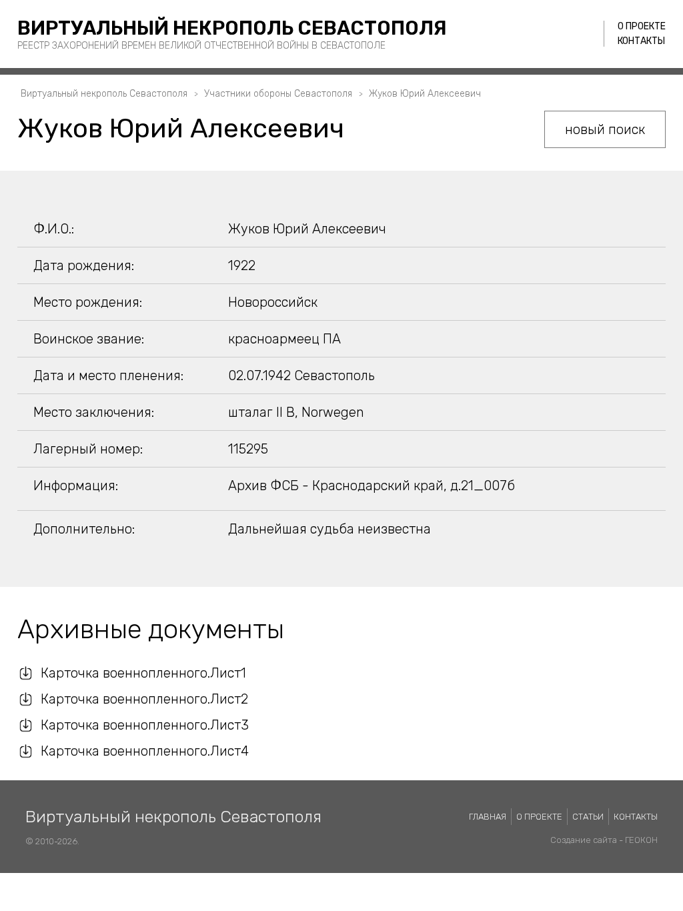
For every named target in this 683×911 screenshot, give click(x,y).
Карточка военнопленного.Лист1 (143, 673)
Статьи (588, 817)
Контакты (641, 41)
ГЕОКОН (641, 840)
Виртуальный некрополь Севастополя (232, 28)
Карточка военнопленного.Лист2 (144, 699)
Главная (487, 817)
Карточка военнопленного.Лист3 (145, 725)
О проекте (642, 26)
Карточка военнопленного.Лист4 (145, 751)
